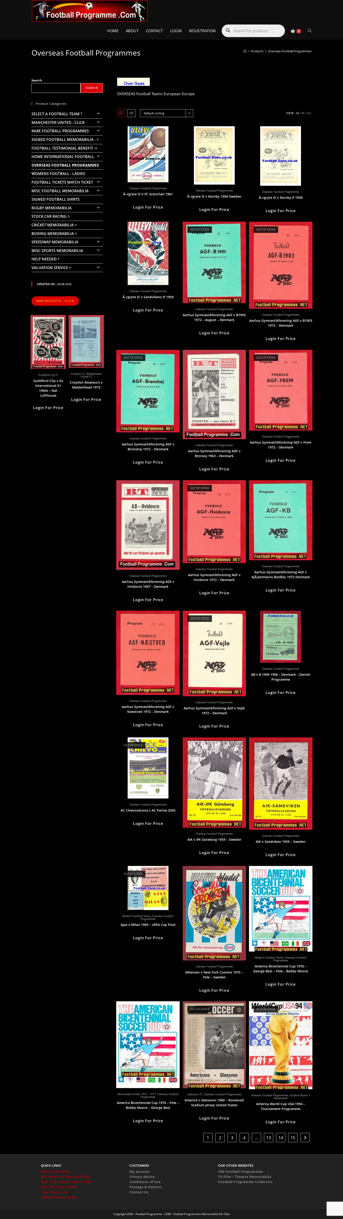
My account (140, 1171)
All (309, 113)
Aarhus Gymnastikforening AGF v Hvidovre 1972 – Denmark (214, 577)
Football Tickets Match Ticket (62, 182)
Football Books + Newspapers (291, 1096)
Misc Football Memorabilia (60, 190)
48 (302, 113)
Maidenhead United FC (91, 375)
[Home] (244, 51)
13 (268, 1137)
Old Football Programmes (240, 1171)
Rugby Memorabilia (52, 207)
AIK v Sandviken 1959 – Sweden (280, 841)
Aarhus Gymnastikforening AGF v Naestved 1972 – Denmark (148, 709)
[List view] (131, 113)
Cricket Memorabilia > (54, 225)
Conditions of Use (145, 1182)
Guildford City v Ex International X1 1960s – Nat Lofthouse (48, 388)
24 (297, 113)
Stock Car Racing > (51, 216)
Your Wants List (55, 1192)
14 (280, 1137)
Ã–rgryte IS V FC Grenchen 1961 (148, 194)
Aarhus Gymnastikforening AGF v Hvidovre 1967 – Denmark (148, 584)
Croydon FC (78, 374)
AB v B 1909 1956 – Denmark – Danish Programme (280, 677)
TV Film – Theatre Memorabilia (244, 1176)
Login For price (148, 207)
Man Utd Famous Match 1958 (66, 1182)
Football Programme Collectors (245, 1182)
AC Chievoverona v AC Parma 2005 (148, 810)
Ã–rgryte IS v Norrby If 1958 (281, 197)
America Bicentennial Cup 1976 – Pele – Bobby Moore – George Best (148, 1105)
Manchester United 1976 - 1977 (136, 1094)
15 (292, 1137)
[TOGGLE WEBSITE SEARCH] (309, 31)
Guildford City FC (48, 375)
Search (37, 80)
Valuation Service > (51, 267)
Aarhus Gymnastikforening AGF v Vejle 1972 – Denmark (214, 710)
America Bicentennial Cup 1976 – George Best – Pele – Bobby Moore (280, 968)
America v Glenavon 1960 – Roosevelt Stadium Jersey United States (214, 1102)
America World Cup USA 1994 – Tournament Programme (280, 1106)
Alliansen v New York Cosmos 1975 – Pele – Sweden (214, 974)
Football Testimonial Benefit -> (64, 148)
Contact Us (139, 1192)
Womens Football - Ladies (58, 173)
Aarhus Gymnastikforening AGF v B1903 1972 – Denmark (280, 323)
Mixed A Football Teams (136, 916)
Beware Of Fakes (55, 1171)
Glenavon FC (195, 1094)
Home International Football (63, 156)
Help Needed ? (45, 259)
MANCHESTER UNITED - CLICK (58, 122)
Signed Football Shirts (56, 199)
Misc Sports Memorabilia (57, 250)
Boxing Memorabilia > (54, 233)
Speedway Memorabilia (55, 242)
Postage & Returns (146, 1187)
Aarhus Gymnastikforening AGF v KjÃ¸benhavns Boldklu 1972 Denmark (281, 574)
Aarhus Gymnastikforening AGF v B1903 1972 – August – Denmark (214, 317)
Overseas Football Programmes (290, 51)
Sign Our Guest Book (59, 1187)
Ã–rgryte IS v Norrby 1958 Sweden (214, 196)
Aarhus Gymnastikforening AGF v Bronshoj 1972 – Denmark (148, 446)
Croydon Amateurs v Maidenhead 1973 (86, 384)
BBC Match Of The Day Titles (65, 1176)
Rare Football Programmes (60, 130)
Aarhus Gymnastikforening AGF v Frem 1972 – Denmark (280, 444)
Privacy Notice (142, 1176)
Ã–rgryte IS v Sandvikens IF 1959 (148, 297)
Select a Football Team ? (57, 113)
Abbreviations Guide (58, 1197)
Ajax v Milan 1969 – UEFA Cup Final (148, 924)
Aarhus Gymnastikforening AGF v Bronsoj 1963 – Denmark (214, 453)
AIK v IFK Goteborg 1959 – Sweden (214, 839)
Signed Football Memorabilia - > (65, 139)
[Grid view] (121, 113)
